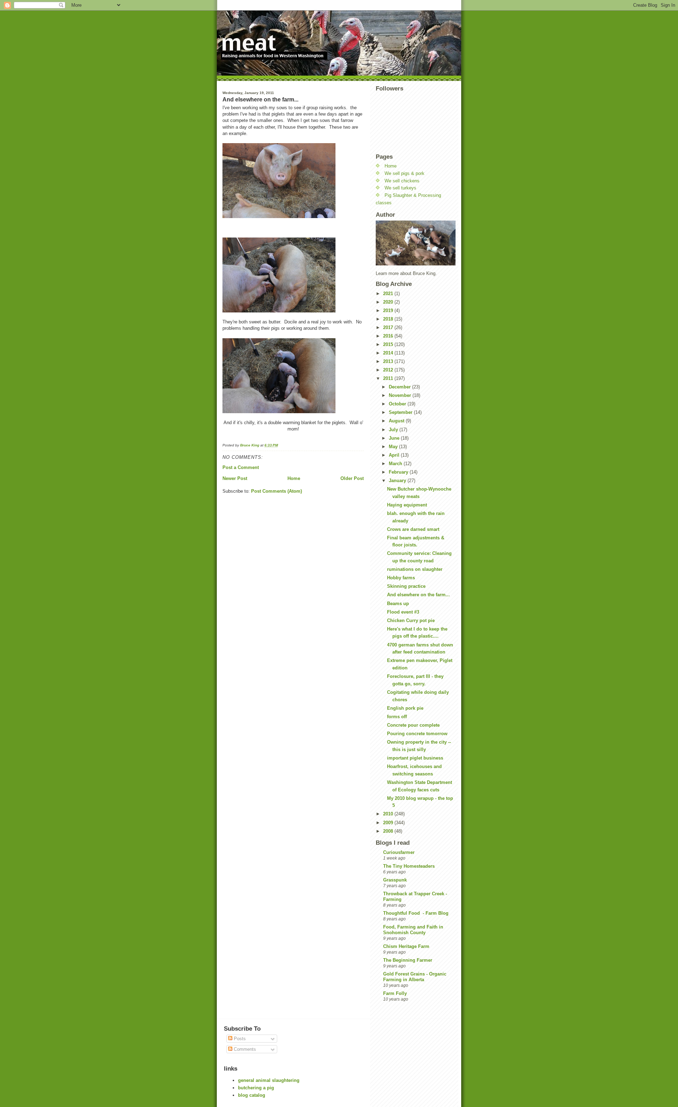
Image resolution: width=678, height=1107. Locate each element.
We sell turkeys (400, 188)
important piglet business (415, 758)
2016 (388, 336)
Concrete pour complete (413, 725)
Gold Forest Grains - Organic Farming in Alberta (414, 976)
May (394, 446)
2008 (388, 831)
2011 (388, 378)
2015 (388, 344)
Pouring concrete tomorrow (417, 733)
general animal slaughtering (268, 1080)
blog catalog (251, 1095)
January (398, 480)
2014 (388, 353)
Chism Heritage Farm (406, 946)
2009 (388, 822)
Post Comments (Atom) (276, 491)
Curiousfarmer (399, 852)
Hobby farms (401, 577)
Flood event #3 (403, 612)
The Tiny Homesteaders (409, 866)
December (400, 387)
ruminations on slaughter (414, 569)
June (395, 438)
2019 (388, 310)
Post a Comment (240, 467)
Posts (239, 1038)
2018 (388, 319)
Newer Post (234, 478)
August (397, 420)
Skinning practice (406, 586)
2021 (388, 293)
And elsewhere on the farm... (418, 594)
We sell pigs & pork (404, 173)
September (401, 412)
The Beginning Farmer (407, 960)
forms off (397, 716)
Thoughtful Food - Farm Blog (415, 913)
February (399, 472)
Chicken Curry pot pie (411, 620)
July (394, 429)
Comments (244, 1049)
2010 (388, 813)
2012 (388, 370)
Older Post (352, 478)
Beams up (398, 603)
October (398, 403)
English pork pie (405, 708)
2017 (388, 327)
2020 (388, 302)
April (395, 455)
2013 (388, 361)
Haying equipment (407, 505)
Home (293, 478)
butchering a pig (256, 1087)
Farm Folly (395, 993)
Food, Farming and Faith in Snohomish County (413, 929)
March (396, 463)
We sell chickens (402, 180)
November (400, 395)
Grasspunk (395, 880)
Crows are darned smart (413, 529)
